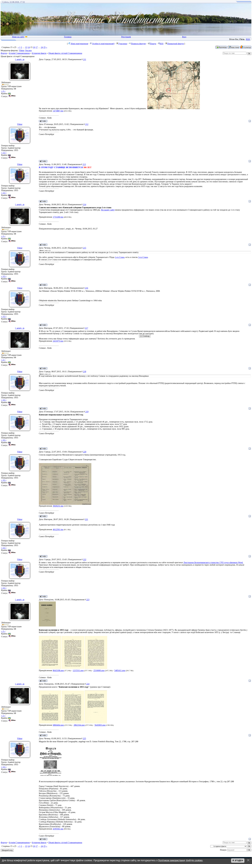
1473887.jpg (58, 111)
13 (26, 47)
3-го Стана (143, 257)
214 (84, 204)
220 (84, 452)
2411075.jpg (58, 341)
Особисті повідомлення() (103, 43)
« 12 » (3, 153)
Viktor (21, 50)
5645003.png (100, 725)
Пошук (153, 43)
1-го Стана (119, 257)
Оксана (28, 50)
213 (84, 164)
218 (84, 371)
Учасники (122, 43)
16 (34, 47)
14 (29, 47)
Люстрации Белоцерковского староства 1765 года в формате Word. (213, 562)
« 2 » (3, 91)
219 (86, 411)
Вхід (184, 37)
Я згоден (237, 860)
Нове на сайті (18, 37)
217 (86, 328)
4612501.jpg (58, 529)
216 (86, 288)
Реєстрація (126, 37)
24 (42, 47)
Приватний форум (175, 43)
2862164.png (79, 725)
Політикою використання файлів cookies (180, 860)
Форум (4, 53)
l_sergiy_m (19, 59)
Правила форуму (138, 43)
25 (44, 47)
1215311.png (78, 670)
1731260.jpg (58, 217)
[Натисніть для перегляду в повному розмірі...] (173, 108)
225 (84, 738)
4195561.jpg (58, 829)
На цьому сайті (108, 210)
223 (87, 599)
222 (84, 559)
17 (37, 47)
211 (84, 59)
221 (86, 519)
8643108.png (58, 670)
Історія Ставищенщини (19, 53)
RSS (248, 39)
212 (86, 124)
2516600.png (98, 670)
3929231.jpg (58, 506)
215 (84, 248)
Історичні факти (39, 53)
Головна (67, 37)
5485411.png (119, 670)
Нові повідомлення (79, 43)
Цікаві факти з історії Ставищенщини (65, 53)
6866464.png (58, 725)
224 (87, 684)
